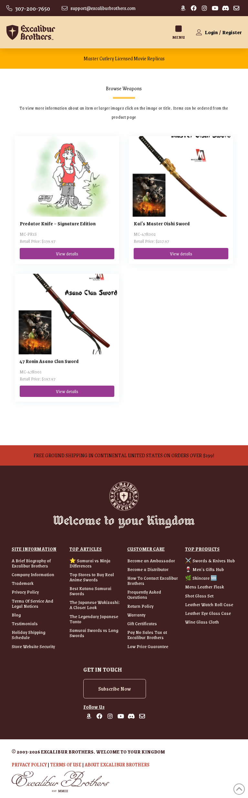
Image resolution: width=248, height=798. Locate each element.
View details (67, 253)
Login (211, 32)
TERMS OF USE (65, 764)
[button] (178, 32)
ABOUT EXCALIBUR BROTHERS (117, 764)
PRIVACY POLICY (29, 764)
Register (232, 32)
